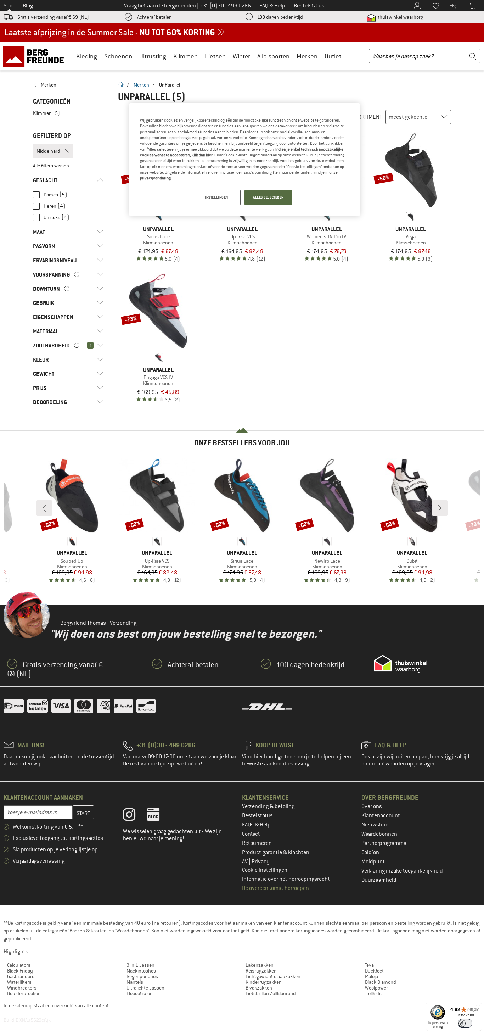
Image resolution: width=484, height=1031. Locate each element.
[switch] (465, 1023)
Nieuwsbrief (375, 824)
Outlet (333, 56)
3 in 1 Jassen (140, 965)
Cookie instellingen (264, 870)
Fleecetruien (139, 993)
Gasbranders (20, 976)
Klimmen (185, 56)
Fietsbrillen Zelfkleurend (271, 993)
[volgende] (440, 508)
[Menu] (478, 1007)
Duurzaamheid (378, 880)
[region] (244, 159)
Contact (251, 833)
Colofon (370, 852)
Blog (28, 5)
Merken (307, 56)
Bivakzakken (259, 988)
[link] (68, 85)
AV (245, 861)
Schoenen (118, 56)
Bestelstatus (257, 815)
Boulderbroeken (24, 993)
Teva (369, 965)
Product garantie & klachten (275, 852)
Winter (241, 56)
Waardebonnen (379, 833)
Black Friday (20, 971)
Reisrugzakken (261, 971)
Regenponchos (142, 976)
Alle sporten (273, 56)
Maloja (371, 976)
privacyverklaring (155, 177)
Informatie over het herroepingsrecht (286, 878)
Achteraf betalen (154, 17)
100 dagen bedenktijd (280, 17)
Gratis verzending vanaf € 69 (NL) (53, 17)
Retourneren (257, 843)
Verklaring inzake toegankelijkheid (402, 870)
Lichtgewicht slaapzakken (273, 976)
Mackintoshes (141, 971)
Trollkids (373, 993)
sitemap (24, 1005)
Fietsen (215, 56)
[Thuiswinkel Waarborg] (400, 664)
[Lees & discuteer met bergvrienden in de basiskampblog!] (158, 816)
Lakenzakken (260, 965)
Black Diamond (380, 982)
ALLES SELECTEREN (268, 197)
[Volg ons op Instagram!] (134, 816)
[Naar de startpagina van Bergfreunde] (36, 56)
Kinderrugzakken (264, 982)
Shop (10, 5)
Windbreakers (21, 988)
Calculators (18, 965)
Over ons (371, 806)
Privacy (261, 861)
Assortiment (366, 117)
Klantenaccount (380, 815)
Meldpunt (373, 861)
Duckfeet (374, 971)
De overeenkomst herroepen (275, 888)
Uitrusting (152, 56)
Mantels (134, 982)
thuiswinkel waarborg (400, 17)
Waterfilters (19, 982)
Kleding (86, 56)
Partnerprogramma (383, 843)
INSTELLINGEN (216, 197)
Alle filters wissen (51, 165)
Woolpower (376, 988)
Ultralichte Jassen (145, 988)
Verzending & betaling (268, 806)
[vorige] (44, 508)
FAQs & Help (256, 824)
